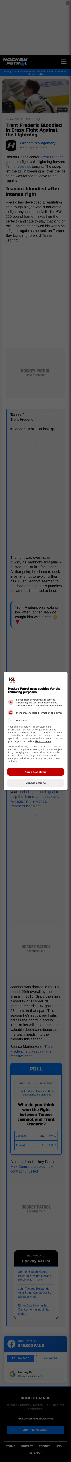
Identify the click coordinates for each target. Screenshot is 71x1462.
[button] (35, 720)
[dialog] (36, 731)
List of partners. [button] (43, 741)
